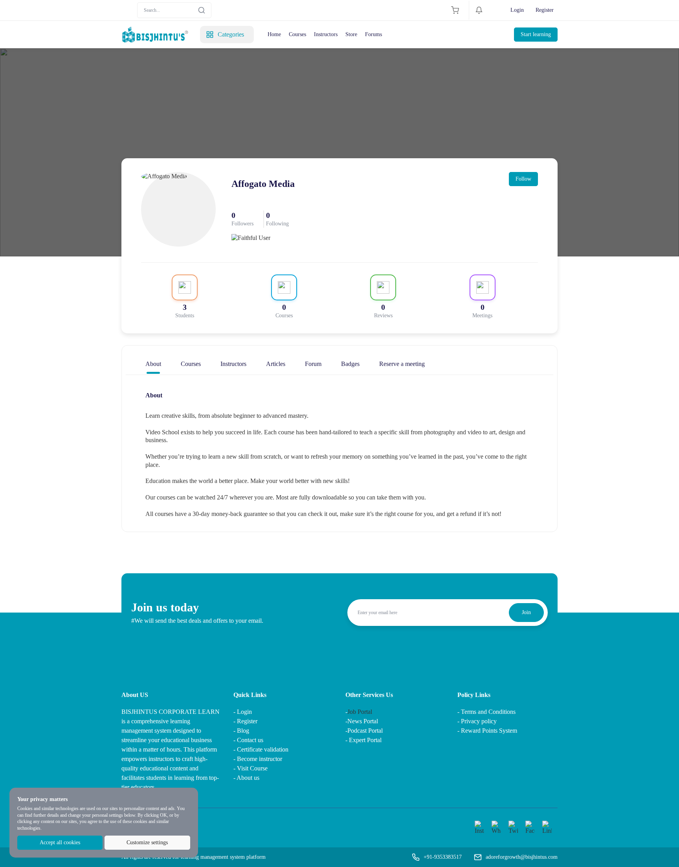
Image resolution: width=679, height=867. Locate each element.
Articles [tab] (275, 363)
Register (545, 10)
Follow (523, 179)
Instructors (326, 34)
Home (274, 34)
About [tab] (153, 363)
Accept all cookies (60, 842)
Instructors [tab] (233, 363)
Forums (373, 34)
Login (517, 10)
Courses (297, 34)
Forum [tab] (313, 363)
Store (351, 34)
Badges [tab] (350, 363)
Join (526, 612)
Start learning (536, 34)
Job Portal (359, 711)
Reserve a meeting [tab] (402, 363)
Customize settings (147, 842)
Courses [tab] (191, 363)
